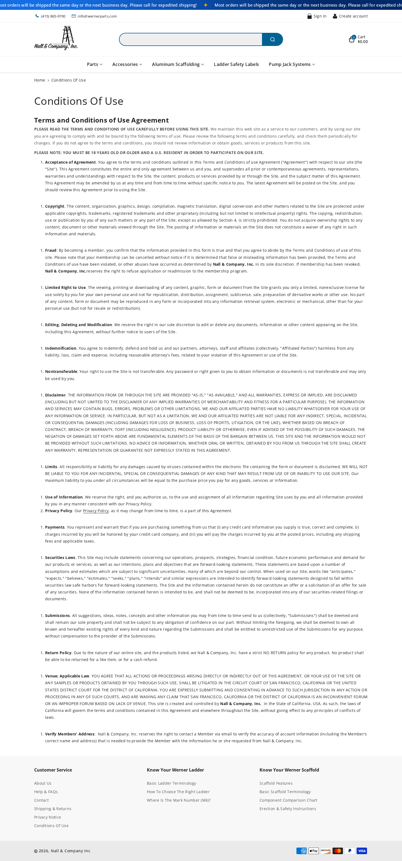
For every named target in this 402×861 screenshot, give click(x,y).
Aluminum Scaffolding (176, 64)
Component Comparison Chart (288, 800)
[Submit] (272, 39)
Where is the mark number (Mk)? (179, 800)
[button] (358, 39)
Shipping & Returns (52, 808)
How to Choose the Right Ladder (178, 791)
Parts (92, 64)
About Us (42, 783)
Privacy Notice (47, 817)
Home (39, 80)
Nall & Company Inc (71, 850)
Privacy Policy (96, 510)
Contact (41, 800)
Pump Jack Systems (290, 64)
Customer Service (53, 770)
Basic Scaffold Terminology (285, 791)
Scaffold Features (276, 783)
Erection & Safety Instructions (288, 808)
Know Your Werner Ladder (175, 770)
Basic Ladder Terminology (171, 783)
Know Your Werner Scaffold (289, 770)
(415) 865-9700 (53, 16)
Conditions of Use (51, 825)
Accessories (125, 64)
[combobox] (201, 39)
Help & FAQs (46, 791)
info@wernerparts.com (97, 16)
